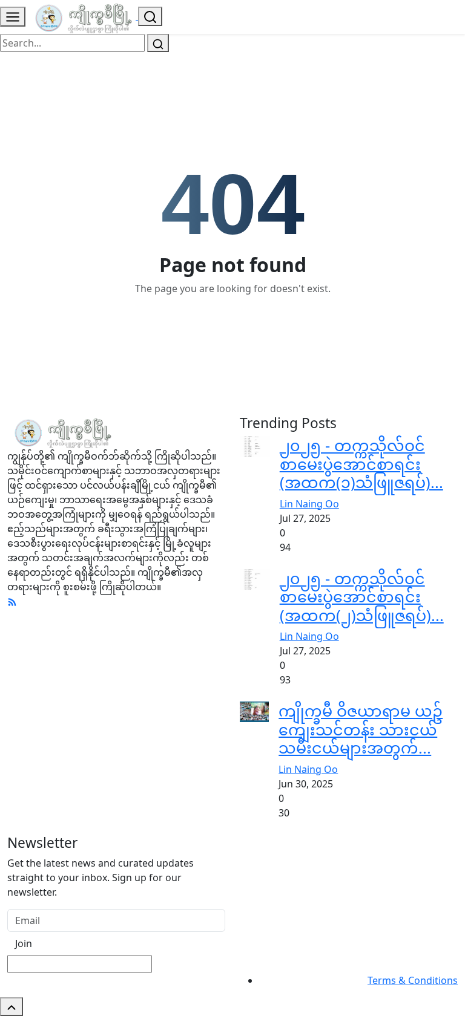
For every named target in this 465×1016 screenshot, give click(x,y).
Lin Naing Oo (309, 503)
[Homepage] (83, 15)
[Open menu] (12, 17)
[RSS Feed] (12, 601)
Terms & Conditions (413, 980)
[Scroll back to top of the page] (11, 1006)
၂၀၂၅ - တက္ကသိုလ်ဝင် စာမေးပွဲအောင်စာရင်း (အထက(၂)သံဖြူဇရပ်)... (362, 596)
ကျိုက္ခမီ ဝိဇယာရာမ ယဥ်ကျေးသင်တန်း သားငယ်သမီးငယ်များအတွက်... (361, 729)
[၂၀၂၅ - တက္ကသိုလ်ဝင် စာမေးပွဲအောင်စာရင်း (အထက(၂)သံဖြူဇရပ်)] (255, 578)
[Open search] (150, 16)
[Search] (158, 43)
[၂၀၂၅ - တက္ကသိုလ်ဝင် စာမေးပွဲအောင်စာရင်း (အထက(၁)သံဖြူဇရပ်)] (255, 445)
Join (23, 943)
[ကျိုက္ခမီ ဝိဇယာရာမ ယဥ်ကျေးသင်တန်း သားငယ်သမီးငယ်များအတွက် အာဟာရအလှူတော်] (254, 710)
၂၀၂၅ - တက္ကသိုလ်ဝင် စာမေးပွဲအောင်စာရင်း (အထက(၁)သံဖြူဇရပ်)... (361, 463)
